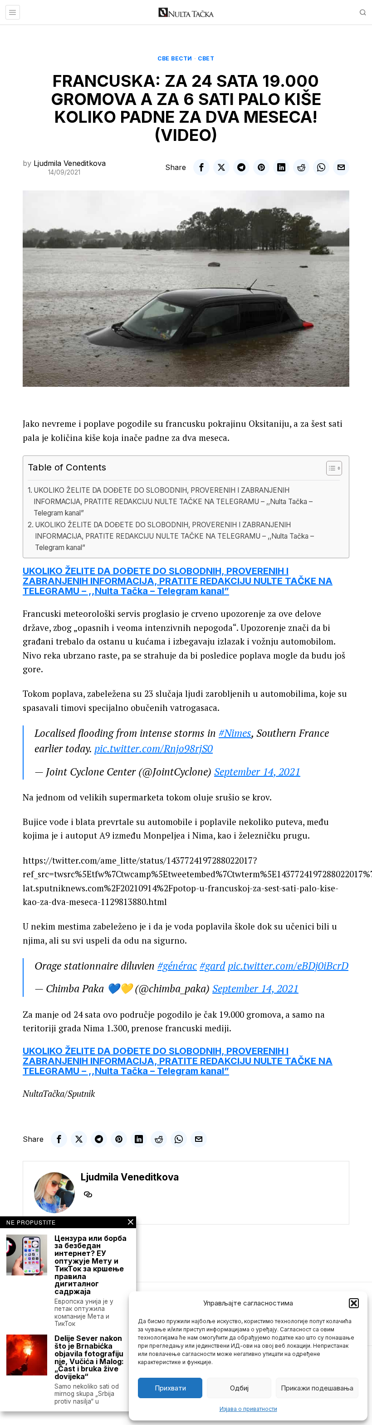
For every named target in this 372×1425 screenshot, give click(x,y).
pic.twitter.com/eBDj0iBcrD (288, 966)
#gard (212, 966)
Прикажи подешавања (317, 1388)
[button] (353, 1303)
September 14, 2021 (257, 772)
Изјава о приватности (248, 1408)
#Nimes (235, 733)
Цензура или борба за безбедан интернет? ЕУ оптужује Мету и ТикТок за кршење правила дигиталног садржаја (90, 1265)
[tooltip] (201, 167)
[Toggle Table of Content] (329, 468)
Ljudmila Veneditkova (70, 163)
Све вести (174, 58)
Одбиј (239, 1388)
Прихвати (170, 1388)
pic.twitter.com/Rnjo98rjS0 (153, 748)
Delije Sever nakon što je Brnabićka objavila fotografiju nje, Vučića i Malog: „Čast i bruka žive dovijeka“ (89, 1357)
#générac (177, 966)
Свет (206, 58)
